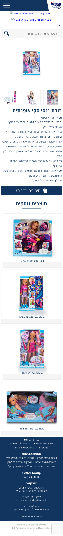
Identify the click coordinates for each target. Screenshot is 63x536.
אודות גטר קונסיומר (43, 443)
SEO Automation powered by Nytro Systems (31, 528)
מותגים (13, 443)
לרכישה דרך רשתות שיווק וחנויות (31, 447)
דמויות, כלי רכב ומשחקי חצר (20, 457)
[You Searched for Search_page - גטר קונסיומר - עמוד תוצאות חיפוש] (31, 21)
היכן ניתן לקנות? (28, 190)
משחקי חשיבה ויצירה (45, 462)
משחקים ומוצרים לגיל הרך (19, 462)
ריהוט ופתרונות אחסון (45, 466)
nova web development (31, 516)
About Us (25, 443)
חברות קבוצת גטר (31, 476)
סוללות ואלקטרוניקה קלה (19, 466)
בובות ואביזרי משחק (47, 457)
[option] (31, 62)
